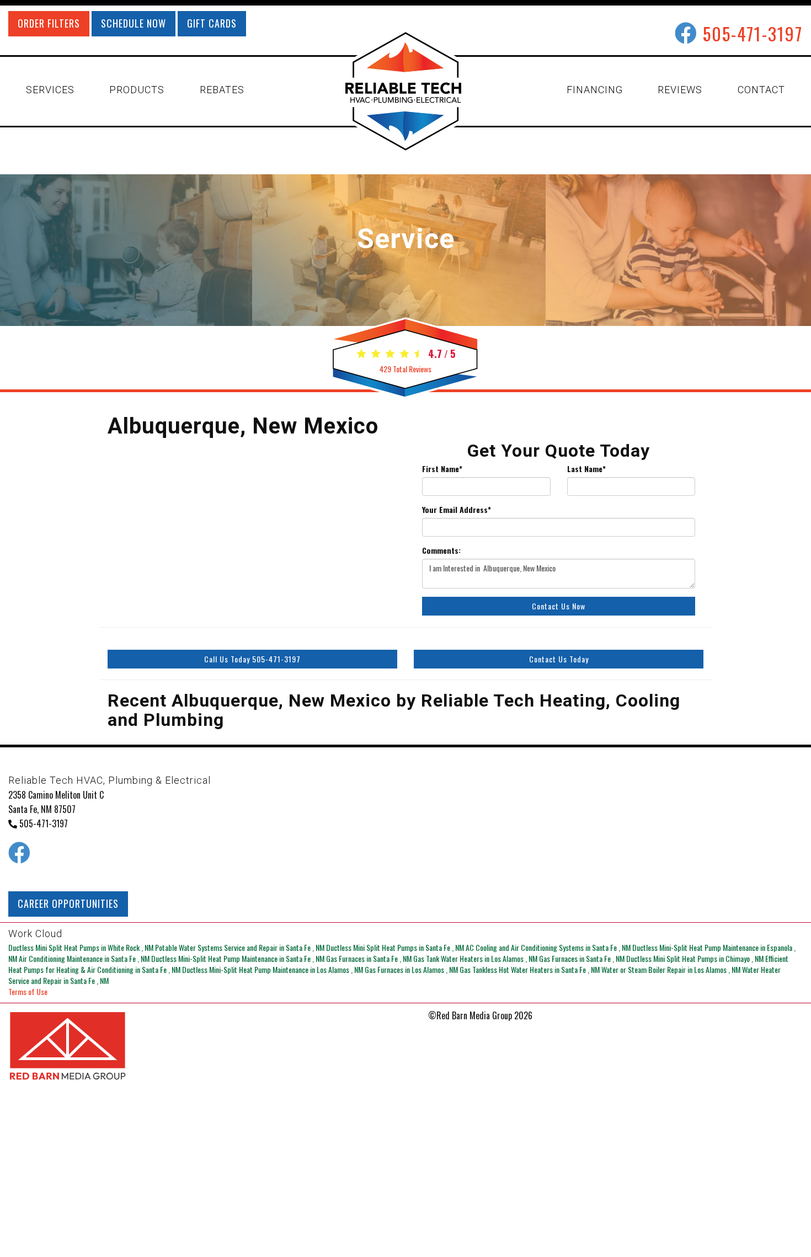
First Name (442, 468)
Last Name (586, 468)
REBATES (222, 89)
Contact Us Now (558, 606)
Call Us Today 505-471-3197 (252, 659)
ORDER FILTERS (49, 23)
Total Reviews (405, 369)
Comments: (441, 550)
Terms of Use (27, 991)
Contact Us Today (559, 659)
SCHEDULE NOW (133, 23)
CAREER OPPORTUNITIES (68, 903)
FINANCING (595, 89)
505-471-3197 (753, 33)
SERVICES (50, 89)
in (80, 947)
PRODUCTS (136, 89)
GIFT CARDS (212, 23)
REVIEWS (680, 89)
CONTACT (761, 89)
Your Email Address (456, 509)
